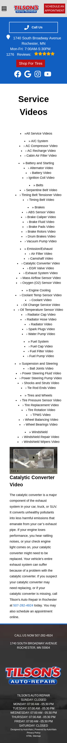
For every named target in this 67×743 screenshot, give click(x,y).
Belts (39, 185)
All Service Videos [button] (39, 133)
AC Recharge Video (41, 151)
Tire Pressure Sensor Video (41, 400)
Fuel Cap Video (42, 346)
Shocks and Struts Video (41, 383)
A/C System (39, 141)
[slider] (33, 471)
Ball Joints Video (41, 368)
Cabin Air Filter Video (41, 155)
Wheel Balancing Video (41, 419)
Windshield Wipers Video (41, 442)
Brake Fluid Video (41, 222)
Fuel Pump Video (41, 356)
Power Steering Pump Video (41, 378)
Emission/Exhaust (40, 249)
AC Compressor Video (42, 146)
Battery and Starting (40, 163)
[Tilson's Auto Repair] (26, 8)
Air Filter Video (41, 253)
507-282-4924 (23, 605)
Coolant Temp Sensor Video (42, 295)
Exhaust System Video (41, 273)
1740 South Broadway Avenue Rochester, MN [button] (37, 40)
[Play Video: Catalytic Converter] (33, 457)
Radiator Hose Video (41, 319)
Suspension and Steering (40, 363)
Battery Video (41, 173)
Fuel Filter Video (41, 351)
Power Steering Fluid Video (41, 373)
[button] (17, 74)
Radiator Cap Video (42, 314)
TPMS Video (42, 415)
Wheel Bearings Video (42, 424)
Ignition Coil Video (41, 177)
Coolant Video (41, 300)
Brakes (40, 207)
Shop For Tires (30, 63)
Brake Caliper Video (41, 217)
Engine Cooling (40, 290)
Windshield (40, 432)
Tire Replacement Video (41, 405)
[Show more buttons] (54, 471)
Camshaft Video (41, 258)
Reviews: (19, 54)
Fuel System (40, 341)
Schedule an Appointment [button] (54, 8)
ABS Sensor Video (41, 212)
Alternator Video (41, 168)
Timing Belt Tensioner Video (41, 195)
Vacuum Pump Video (42, 241)
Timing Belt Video (41, 200)
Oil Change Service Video (41, 305)
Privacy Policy (33, 733)
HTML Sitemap (33, 736)
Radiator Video (41, 324)
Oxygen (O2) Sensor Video (41, 283)
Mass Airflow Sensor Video (42, 278)
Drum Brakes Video (42, 236)
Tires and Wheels (39, 395)
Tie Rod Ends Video (41, 388)
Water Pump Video (41, 334)
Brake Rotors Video (42, 231)
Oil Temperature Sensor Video (41, 309)
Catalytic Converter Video (41, 263)
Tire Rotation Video (41, 410)
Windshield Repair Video (41, 437)
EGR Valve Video (41, 268)
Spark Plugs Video (41, 329)
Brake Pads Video (41, 227)
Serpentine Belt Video (41, 190)
